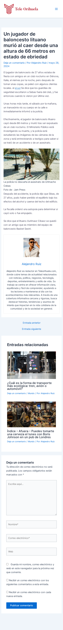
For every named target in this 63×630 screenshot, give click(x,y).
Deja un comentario (14, 62)
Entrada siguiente (31, 329)
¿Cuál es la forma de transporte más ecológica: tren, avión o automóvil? (29, 385)
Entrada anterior (31, 323)
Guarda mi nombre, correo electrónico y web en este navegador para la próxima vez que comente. (30, 568)
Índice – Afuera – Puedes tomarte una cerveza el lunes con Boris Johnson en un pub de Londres (30, 434)
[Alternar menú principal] (56, 9)
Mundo (31, 393)
